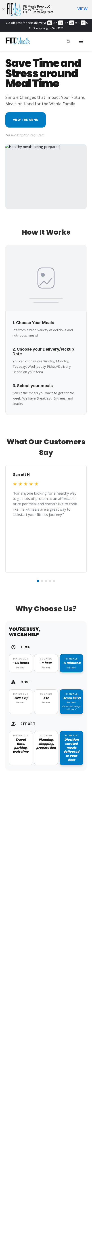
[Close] (3, 9)
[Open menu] (81, 41)
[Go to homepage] (17, 43)
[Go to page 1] (38, 581)
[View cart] (68, 41)
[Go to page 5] (54, 581)
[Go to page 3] (46, 581)
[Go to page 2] (42, 581)
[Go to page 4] (50, 581)
